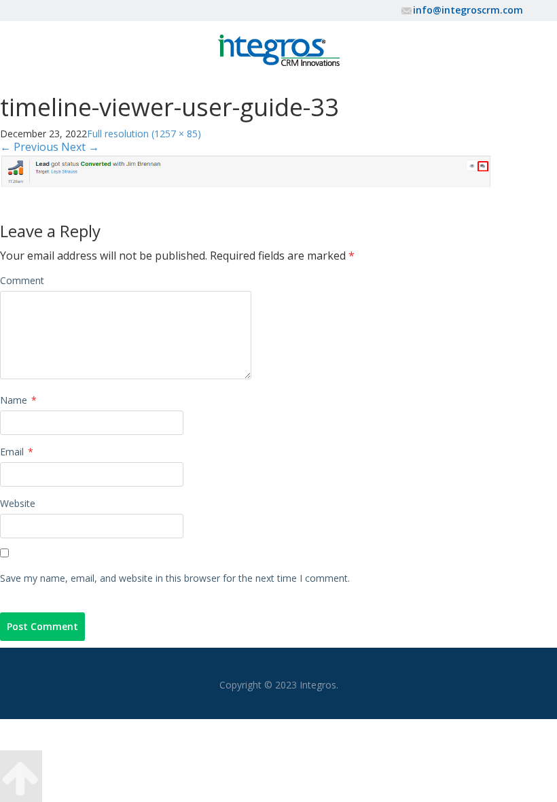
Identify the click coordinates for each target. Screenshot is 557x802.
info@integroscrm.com (468, 9)
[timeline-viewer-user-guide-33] (246, 170)
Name (18, 400)
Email (16, 451)
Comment (22, 280)
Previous (29, 146)
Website (17, 503)
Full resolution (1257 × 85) (144, 133)
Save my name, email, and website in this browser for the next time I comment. (175, 578)
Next (80, 146)
